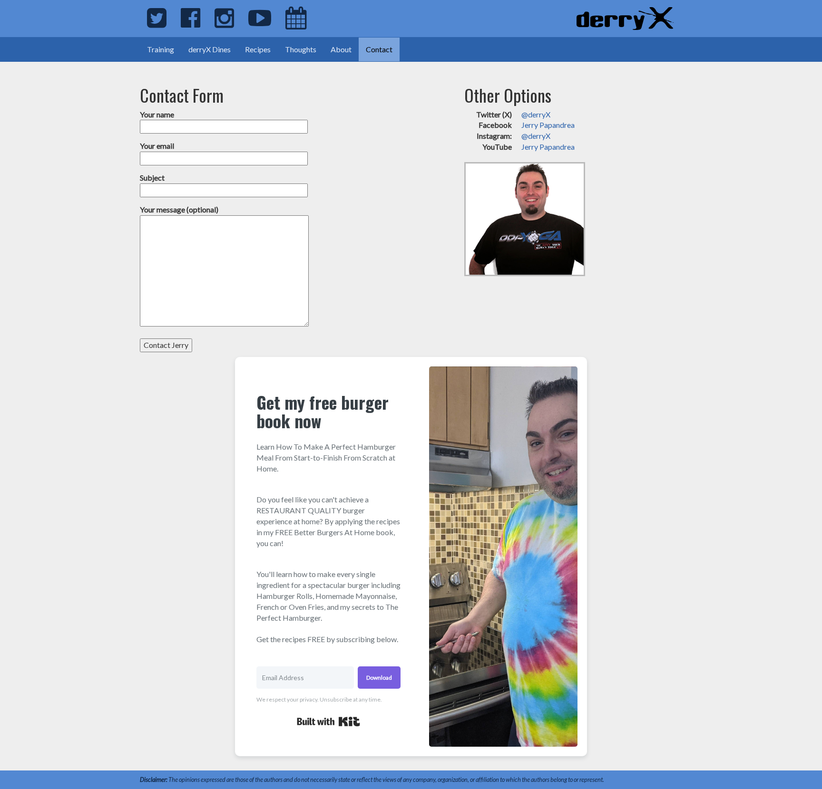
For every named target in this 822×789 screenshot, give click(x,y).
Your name (157, 114)
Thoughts (300, 49)
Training (160, 49)
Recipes (258, 49)
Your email (157, 145)
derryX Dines (209, 49)
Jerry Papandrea (548, 124)
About (341, 49)
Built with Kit (328, 721)
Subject (152, 177)
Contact (379, 49)
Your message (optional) (179, 209)
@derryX (535, 114)
